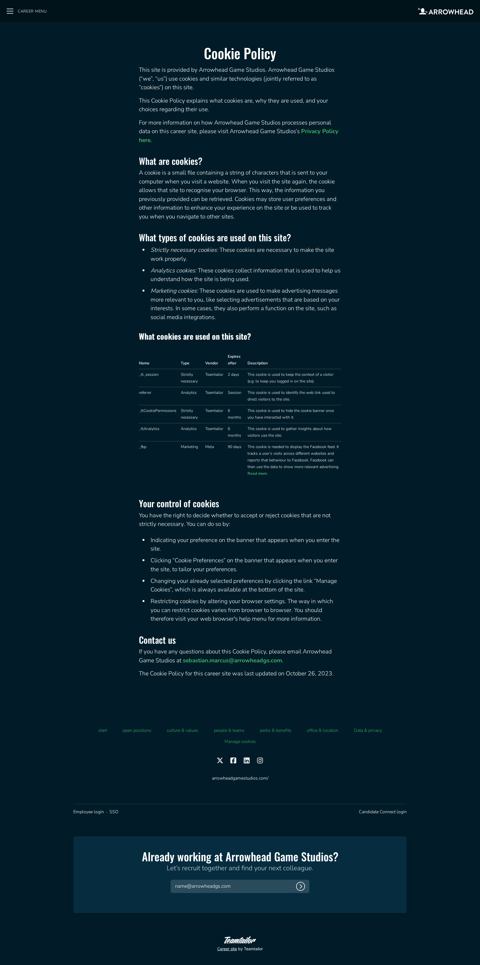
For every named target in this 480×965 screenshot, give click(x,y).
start (102, 730)
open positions (136, 730)
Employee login (88, 812)
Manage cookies (240, 741)
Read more (257, 473)
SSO (113, 812)
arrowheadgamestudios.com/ (240, 778)
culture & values (182, 730)
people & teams (229, 730)
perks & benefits (275, 730)
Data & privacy (368, 730)
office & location (322, 730)
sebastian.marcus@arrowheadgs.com (232, 660)
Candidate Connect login (383, 812)
